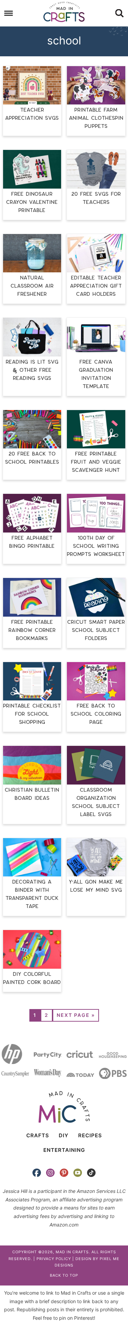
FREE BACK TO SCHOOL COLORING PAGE (96, 714)
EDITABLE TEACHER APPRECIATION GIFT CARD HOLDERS (96, 286)
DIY (64, 1135)
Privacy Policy (54, 1258)
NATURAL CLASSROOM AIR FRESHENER (32, 286)
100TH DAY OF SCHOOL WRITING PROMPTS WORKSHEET (96, 546)
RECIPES (90, 1135)
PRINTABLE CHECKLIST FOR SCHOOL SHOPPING (32, 714)
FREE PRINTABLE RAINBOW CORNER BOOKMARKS (32, 630)
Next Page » (76, 1015)
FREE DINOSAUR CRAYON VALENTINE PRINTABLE (32, 202)
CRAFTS (37, 1135)
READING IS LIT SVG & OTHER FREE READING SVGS (32, 370)
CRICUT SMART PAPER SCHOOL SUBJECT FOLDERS (96, 630)
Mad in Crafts (64, 12)
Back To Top (64, 1275)
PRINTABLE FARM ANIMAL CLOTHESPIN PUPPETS (96, 118)
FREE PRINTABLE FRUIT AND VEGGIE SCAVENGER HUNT (96, 462)
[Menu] (8, 13)
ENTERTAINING (64, 1150)
